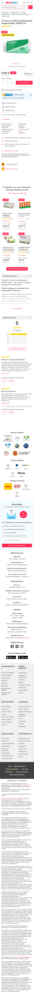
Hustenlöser (5, 741)
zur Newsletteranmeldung (17, 545)
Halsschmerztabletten (7, 743)
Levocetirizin (22, 721)
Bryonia (20, 757)
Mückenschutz (22, 751)
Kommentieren (5, 373)
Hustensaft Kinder (6, 758)
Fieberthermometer (24, 738)
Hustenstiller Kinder (7, 756)
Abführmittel (22, 687)
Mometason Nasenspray (21, 715)
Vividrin (20, 131)
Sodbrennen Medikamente (22, 676)
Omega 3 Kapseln (6, 719)
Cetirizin (20, 718)
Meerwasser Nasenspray (5, 749)
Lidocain (20, 693)
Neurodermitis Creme (24, 741)
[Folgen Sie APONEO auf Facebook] (12, 646)
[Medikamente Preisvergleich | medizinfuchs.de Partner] (6, 453)
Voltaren (20, 682)
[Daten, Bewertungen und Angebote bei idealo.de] (26, 445)
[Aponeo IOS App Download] (11, 657)
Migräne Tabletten (6, 675)
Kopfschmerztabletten (7, 673)
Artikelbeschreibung (9, 276)
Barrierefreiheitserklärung (17, 774)
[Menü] (2, 3)
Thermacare (21, 680)
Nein (11, 381)
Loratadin (21, 724)
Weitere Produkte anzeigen (17, 269)
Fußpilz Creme (22, 749)
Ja (4, 381)
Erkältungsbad (5, 746)
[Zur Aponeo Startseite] (11, 2)
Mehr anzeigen (17, 309)
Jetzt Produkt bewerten (17, 349)
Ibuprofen (4, 683)
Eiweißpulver (5, 709)
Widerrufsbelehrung (20, 766)
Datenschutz (9, 772)
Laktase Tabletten (6, 722)
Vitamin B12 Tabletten (8, 717)
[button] (14, 64)
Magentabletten (23, 690)
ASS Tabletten (5, 678)
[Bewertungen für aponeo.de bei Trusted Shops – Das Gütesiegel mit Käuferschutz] (8, 438)
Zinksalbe (21, 743)
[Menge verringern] (3, 83)
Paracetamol (5, 686)
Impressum (25, 769)
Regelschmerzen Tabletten (6, 689)
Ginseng (3, 725)
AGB (9, 766)
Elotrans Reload (6, 706)
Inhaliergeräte (5, 753)
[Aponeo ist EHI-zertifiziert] (17, 438)
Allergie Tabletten (23, 709)
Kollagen (4, 714)
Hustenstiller (5, 738)
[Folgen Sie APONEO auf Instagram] (21, 646)
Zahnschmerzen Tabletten (6, 693)
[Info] (31, 95)
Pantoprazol (22, 746)
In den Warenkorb (24, 83)
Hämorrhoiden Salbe (24, 685)
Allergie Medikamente (24, 706)
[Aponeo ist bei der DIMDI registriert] (27, 438)
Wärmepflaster (22, 673)
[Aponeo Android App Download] (23, 657)
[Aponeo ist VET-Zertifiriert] (8, 445)
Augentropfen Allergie (25, 712)
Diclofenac (4, 681)
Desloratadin (22, 726)
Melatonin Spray (6, 712)
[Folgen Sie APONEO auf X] (17, 646)
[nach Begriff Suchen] (30, 7)
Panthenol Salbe (23, 754)
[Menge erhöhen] (12, 83)
